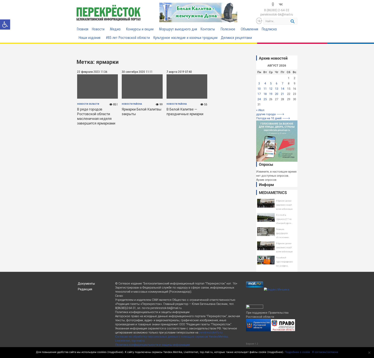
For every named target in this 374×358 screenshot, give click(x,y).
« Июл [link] (260, 110)
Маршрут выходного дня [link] (178, 29)
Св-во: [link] (119, 295)
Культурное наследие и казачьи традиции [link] (185, 38)
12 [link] (270, 88)
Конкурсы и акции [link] (139, 29)
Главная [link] (82, 29)
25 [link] (265, 99)
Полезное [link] (228, 29)
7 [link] (282, 83)
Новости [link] (98, 29)
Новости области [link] (88, 104)
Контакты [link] (207, 29)
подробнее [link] (115, 352)
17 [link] (259, 94)
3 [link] (259, 83)
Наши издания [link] (89, 38)
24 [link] (259, 99)
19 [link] (270, 94)
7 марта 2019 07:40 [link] (179, 72)
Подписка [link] (269, 29)
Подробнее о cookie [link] (297, 352)
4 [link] (265, 83)
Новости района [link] (132, 104)
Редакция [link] (85, 289)
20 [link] (276, 94)
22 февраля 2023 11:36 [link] (92, 72)
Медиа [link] (115, 29)
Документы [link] (86, 283)
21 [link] (282, 94)
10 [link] (259, 88)
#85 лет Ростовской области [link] (128, 38)
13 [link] (276, 88)
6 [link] (276, 83)
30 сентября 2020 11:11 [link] (137, 72)
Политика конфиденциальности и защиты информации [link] (152, 345)
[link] (5, 24)
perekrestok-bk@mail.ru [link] (276, 14)
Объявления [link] (249, 29)
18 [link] (265, 94)
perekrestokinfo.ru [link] (210, 332)
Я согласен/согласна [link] (325, 352)
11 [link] (265, 88)
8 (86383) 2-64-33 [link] (276, 10)
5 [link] (271, 83)
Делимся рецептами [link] (236, 38)
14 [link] (282, 88)
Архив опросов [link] (266, 180)
